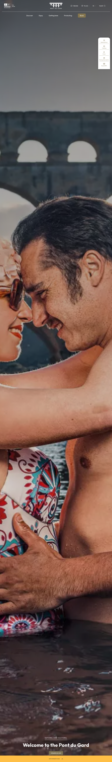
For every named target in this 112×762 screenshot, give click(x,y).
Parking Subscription (104, 60)
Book (82, 16)
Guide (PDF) (104, 65)
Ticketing (104, 48)
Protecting (68, 16)
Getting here (53, 16)
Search (101, 6)
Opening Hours (104, 42)
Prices (104, 54)
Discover (29, 16)
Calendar (75, 6)
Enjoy (41, 16)
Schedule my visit (56, 753)
